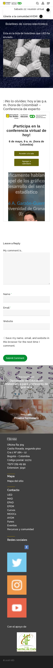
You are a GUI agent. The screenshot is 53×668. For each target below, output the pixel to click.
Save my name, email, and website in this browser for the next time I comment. (26, 342)
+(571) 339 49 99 (16, 463)
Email (7, 307)
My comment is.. (12, 250)
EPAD (10, 502)
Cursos (11, 510)
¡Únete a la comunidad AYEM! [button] (20, 16)
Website (8, 321)
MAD (10, 498)
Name (7, 294)
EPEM (10, 506)
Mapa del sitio (15, 481)
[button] (48, 3)
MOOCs (11, 513)
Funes (10, 521)
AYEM (10, 517)
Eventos (12, 525)
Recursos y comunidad (20, 529)
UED (9, 494)
